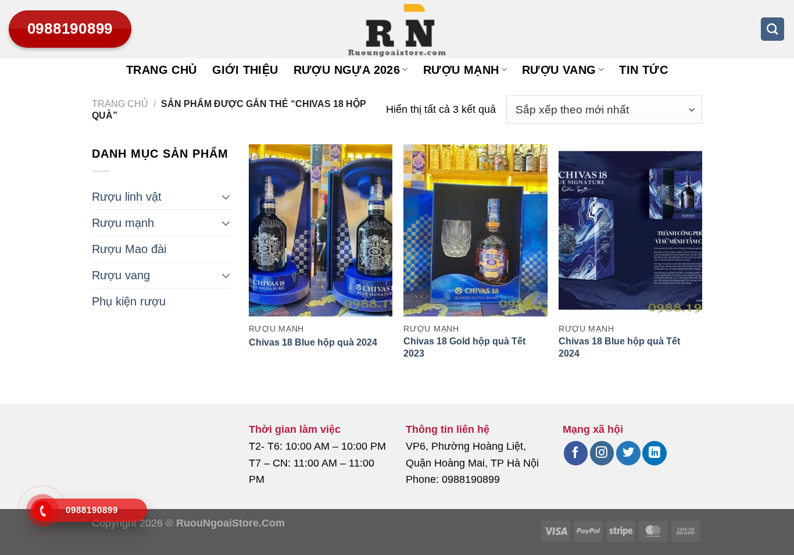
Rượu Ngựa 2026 (347, 69)
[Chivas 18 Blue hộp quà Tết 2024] (630, 230)
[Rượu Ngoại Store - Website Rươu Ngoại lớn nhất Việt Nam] (397, 29)
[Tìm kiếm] (772, 29)
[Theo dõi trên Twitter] (628, 453)
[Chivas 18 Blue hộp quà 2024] (320, 230)
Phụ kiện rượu (129, 301)
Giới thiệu (245, 69)
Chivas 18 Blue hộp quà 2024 (313, 342)
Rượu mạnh (461, 69)
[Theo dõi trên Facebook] (576, 453)
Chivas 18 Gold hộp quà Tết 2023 (464, 347)
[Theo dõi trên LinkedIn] (654, 453)
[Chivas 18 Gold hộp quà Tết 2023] (475, 230)
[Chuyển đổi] (225, 196)
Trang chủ (161, 69)
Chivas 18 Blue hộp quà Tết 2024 (619, 347)
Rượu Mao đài (129, 249)
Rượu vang (559, 69)
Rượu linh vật (127, 196)
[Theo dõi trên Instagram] (602, 453)
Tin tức (643, 69)
